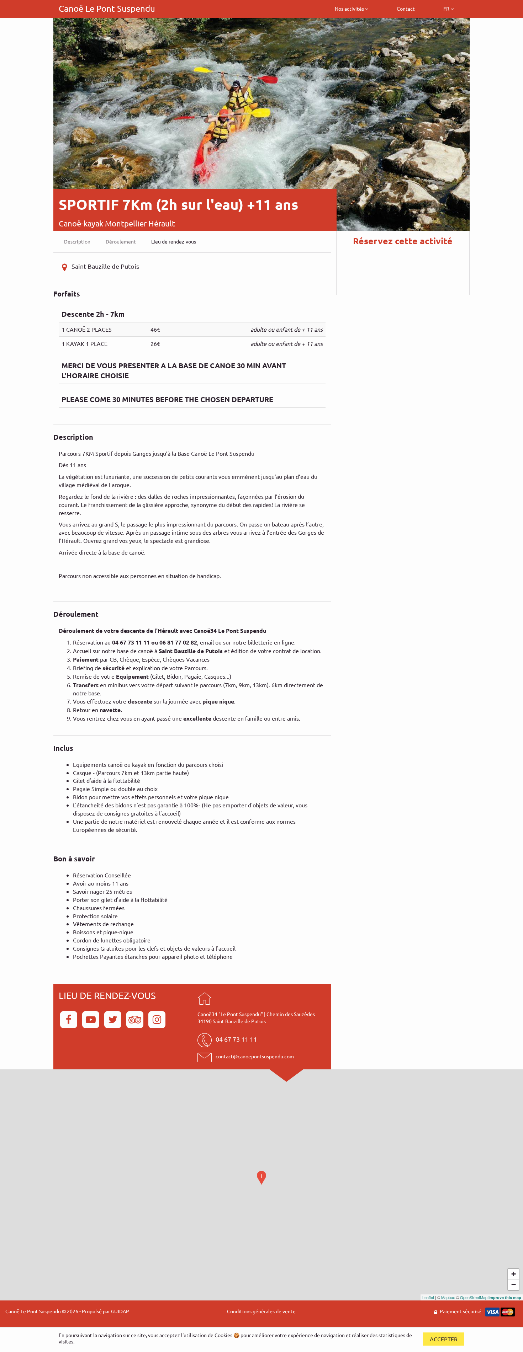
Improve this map (504, 1297)
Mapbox (448, 1297)
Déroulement (121, 241)
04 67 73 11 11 (236, 1039)
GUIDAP (120, 1311)
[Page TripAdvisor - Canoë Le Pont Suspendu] (136, 1019)
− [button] (513, 1284)
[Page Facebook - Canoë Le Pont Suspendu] (70, 1019)
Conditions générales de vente (261, 1311)
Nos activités (350, 8)
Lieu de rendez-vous (173, 241)
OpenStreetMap (473, 1297)
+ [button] (513, 1274)
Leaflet (428, 1297)
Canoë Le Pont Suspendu (107, 8)
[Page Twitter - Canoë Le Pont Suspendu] (114, 1019)
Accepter (444, 1338)
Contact (406, 8)
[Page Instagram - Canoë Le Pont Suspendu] (157, 1019)
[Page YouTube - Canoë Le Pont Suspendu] (92, 1019)
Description (77, 241)
